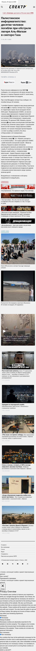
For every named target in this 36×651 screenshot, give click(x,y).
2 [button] (9, 347)
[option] (18, 330)
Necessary (4, 618)
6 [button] (19, 347)
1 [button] (6, 347)
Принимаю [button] (3, 578)
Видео (2, 551)
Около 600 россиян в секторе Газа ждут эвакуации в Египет (15, 266)
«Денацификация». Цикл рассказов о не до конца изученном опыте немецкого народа (16, 226)
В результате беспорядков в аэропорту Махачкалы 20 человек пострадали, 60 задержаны (15, 304)
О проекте (3, 545)
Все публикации (5, 547)
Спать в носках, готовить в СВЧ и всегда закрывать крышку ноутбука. (16, 466)
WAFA (24, 90)
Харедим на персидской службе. (15, 406)
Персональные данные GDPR (9, 556)
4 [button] (14, 347)
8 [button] (24, 347)
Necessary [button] (3, 616)
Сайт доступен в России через (18, 13)
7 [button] (22, 347)
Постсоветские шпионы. (17, 374)
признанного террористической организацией (16, 115)
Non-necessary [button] (4, 632)
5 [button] (17, 347)
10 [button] (30, 347)
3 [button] (11, 347)
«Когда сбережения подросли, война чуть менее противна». (17, 497)
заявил (10, 138)
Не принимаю (11, 578)
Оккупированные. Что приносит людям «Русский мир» (17, 190)
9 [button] (27, 347)
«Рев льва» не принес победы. (18, 436)
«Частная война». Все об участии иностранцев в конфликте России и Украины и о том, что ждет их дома (15, 201)
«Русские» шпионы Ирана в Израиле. (17, 528)
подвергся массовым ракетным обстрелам (17, 106)
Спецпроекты (4, 181)
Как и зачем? (4, 576)
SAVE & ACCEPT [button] (5, 650)
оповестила (24, 153)
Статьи (3, 549)
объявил (25, 149)
